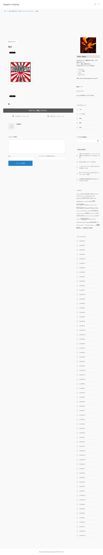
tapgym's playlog (11, 4)
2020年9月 (82, 464)
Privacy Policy (80, 91)
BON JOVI (83, 196)
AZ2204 (78, 196)
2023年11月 (82, 334)
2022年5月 (82, 397)
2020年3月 (82, 482)
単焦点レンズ (93, 225)
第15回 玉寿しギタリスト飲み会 (87, 162)
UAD (90, 219)
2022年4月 (82, 401)
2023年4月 (82, 361)
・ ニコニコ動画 (80, 71)
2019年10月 (82, 500)
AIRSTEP (78, 194)
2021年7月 (82, 428)
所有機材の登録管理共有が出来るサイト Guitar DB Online (89, 179)
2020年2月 (82, 486)
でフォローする (22, 116)
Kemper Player (89, 208)
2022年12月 (82, 370)
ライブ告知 (82, 114)
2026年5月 (82, 245)
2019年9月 (82, 504)
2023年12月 (82, 330)
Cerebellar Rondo (90, 196)
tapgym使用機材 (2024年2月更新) (85, 95)
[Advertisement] (51, 24)
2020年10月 (82, 459)
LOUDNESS (94, 211)
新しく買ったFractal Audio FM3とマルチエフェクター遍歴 (89, 173)
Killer (96, 208)
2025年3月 (82, 281)
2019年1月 (82, 526)
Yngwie (87, 222)
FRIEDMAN (79, 201)
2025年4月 (82, 276)
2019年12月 (82, 495)
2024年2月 (82, 321)
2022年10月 (82, 379)
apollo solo (89, 194)
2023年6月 (82, 352)
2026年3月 (82, 254)
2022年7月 (82, 392)
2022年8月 (82, 388)
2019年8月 (82, 508)
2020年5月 (82, 477)
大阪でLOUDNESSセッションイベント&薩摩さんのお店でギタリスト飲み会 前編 (89, 155)
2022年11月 (82, 375)
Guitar (84, 201)
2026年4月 (82, 250)
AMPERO (82, 194)
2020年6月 (82, 473)
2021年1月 (82, 446)
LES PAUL (84, 211)
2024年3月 (82, 317)
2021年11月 (82, 419)
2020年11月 (82, 455)
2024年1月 (82, 325)
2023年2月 (82, 366)
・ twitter (78, 73)
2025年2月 (82, 285)
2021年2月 (82, 442)
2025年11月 (82, 258)
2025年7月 (82, 263)
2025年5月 (82, 272)
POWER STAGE (87, 215)
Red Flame (93, 215)
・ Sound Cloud (80, 74)
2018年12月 (82, 531)
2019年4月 (82, 517)
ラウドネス (87, 225)
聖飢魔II (85, 228)
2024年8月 (82, 303)
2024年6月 (82, 308)
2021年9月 (82, 424)
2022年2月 (82, 406)
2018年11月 (82, 535)
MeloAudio (83, 213)
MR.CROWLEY (92, 213)
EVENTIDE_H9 (87, 198)
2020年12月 (82, 450)
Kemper (80, 208)
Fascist (94, 198)
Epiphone (79, 198)
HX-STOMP (89, 201)
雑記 (80, 127)
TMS (80, 109)
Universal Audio (80, 222)
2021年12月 (82, 415)
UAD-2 (94, 219)
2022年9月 (82, 383)
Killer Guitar (78, 211)
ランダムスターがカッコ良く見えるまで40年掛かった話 (89, 167)
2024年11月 (82, 294)
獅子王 (81, 228)
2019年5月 (82, 513)
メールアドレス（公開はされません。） (47, 156)
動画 (80, 118)
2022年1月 (82, 410)
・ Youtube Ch (80, 69)
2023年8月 (82, 343)
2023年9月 (82, 339)
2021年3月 (82, 437)
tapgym (84, 218)
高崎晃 (91, 228)
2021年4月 (82, 433)
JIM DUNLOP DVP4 (93, 205)
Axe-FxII (96, 194)
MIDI (87, 213)
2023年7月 (82, 348)
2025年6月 (82, 267)
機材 (80, 123)
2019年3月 (82, 522)
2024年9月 (82, 299)
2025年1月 (82, 290)
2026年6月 (82, 241)
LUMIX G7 (78, 213)
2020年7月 (82, 468)
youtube (92, 222)
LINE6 (88, 211)
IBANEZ (86, 205)
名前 (9, 156)
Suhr (79, 219)
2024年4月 (82, 312)
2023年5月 (82, 357)
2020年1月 (82, 491)
